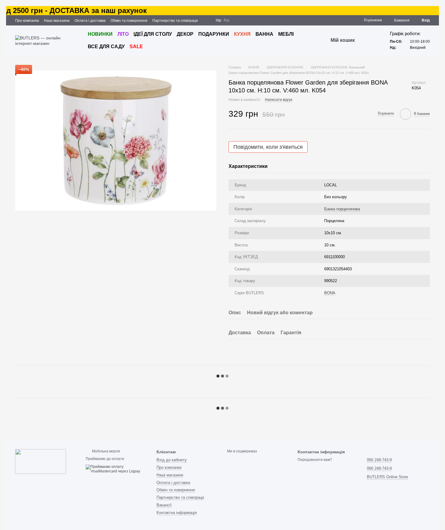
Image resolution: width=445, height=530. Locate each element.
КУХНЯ (242, 34)
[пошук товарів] (366, 40)
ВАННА (264, 34)
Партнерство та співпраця (175, 20)
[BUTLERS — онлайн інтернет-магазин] (40, 461)
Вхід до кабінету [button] (172, 460)
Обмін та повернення (128, 20)
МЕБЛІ (286, 34)
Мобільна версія (105, 451)
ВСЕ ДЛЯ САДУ (106, 46)
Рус (227, 20)
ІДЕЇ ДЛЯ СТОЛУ (153, 34)
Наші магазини (57, 20)
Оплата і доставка (90, 20)
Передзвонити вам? (315, 460)
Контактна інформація (177, 512)
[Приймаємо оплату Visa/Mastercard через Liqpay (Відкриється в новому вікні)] (116, 469)
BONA (329, 293)
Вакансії (164, 505)
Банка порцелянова (342, 209)
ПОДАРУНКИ (213, 34)
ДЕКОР (185, 34)
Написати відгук (278, 100)
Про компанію (27, 20)
